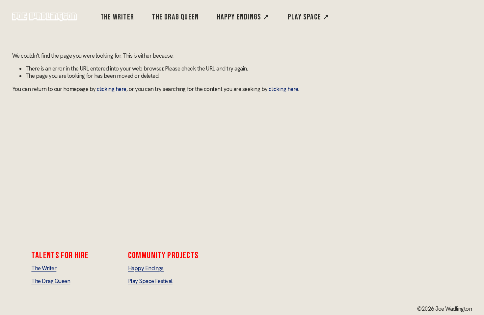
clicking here (111, 89)
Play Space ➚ (309, 17)
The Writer (117, 17)
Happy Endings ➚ (243, 17)
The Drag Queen (175, 17)
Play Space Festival (150, 281)
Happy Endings (146, 268)
